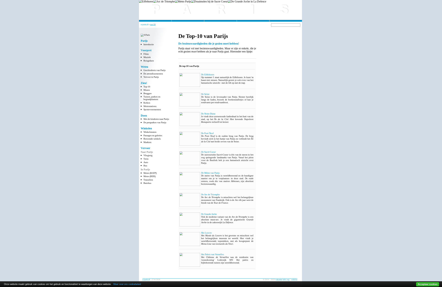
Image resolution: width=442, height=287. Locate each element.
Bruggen (147, 93)
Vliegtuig (147, 155)
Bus (145, 165)
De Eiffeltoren (207, 74)
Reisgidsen (148, 61)
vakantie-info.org (282, 280)
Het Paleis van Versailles (212, 254)
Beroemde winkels (152, 139)
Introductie (148, 44)
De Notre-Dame (208, 113)
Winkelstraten (149, 132)
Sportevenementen (152, 109)
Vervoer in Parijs (151, 77)
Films (146, 54)
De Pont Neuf (207, 133)
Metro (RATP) (150, 173)
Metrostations (149, 106)
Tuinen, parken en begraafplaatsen (151, 98)
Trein (145, 159)
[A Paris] (145, 35)
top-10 (153, 24)
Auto (145, 162)
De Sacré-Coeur (208, 152)
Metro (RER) (149, 176)
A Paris (220, 8)
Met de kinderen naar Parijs (156, 119)
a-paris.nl (144, 24)
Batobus (147, 183)
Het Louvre (206, 232)
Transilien (148, 180)
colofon (294, 280)
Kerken (146, 103)
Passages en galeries (152, 135)
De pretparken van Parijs (154, 122)
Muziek (147, 57)
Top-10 (146, 87)
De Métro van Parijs (210, 173)
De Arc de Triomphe (210, 194)
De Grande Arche (209, 214)
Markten (147, 142)
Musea (146, 90)
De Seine (205, 94)
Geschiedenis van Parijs (154, 70)
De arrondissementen (153, 74)
